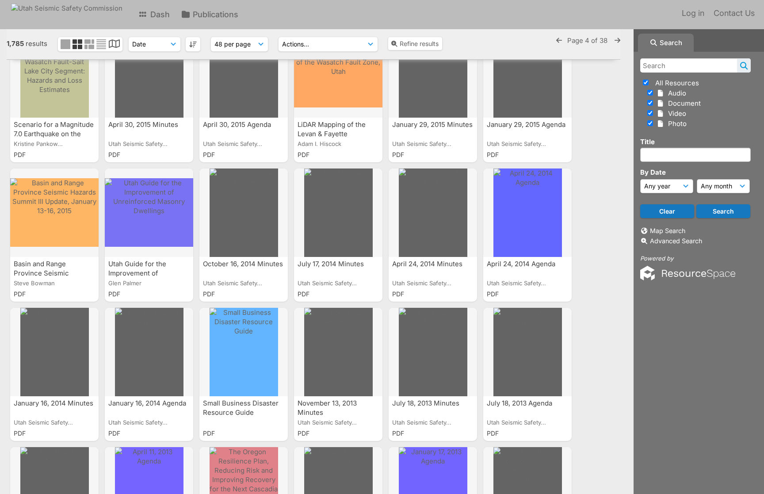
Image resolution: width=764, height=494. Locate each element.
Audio (675, 93)
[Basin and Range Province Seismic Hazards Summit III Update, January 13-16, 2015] (54, 212)
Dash (159, 14)
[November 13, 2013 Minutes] (338, 352)
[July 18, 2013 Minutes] (433, 352)
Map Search (667, 230)
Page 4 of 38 (588, 40)
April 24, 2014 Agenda (522, 264)
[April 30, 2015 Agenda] (243, 73)
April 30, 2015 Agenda (238, 124)
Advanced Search (676, 241)
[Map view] (114, 45)
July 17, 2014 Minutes (332, 264)
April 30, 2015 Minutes (144, 124)
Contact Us (734, 13)
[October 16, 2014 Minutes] (243, 212)
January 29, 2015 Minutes (432, 124)
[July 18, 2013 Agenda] (527, 352)
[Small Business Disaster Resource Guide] (243, 352)
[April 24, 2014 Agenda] (527, 212)
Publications (214, 14)
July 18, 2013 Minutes (426, 403)
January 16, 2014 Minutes (53, 403)
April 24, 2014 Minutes (428, 264)
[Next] (617, 40)
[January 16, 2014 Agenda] (149, 352)
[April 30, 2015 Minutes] (149, 73)
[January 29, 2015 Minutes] (433, 73)
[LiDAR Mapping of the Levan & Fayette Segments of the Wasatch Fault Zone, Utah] (338, 73)
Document (683, 103)
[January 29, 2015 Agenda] (527, 73)
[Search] (744, 65)
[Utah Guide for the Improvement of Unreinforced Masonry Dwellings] (149, 212)
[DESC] (193, 44)
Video (675, 113)
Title (647, 142)
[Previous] (559, 40)
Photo (676, 123)
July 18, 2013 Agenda (520, 403)
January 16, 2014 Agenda (148, 403)
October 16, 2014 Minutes (243, 264)
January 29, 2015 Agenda (526, 124)
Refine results (419, 43)
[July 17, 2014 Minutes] (338, 212)
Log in (693, 13)
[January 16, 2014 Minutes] (54, 352)
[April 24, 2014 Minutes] (433, 212)
